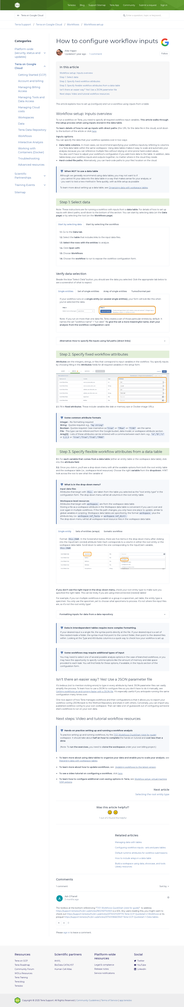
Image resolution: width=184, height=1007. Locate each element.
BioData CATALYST (64, 965)
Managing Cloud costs (29, 109)
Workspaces (26, 117)
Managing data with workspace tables (78, 760)
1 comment (95, 54)
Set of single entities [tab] (88, 291)
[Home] (17, 5)
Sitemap (20, 192)
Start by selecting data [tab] (70, 224)
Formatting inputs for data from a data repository (86, 614)
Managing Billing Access (29, 89)
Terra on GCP (21, 960)
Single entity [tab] (64, 531)
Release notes (101, 969)
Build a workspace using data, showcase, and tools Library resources (140, 865)
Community (129, 5)
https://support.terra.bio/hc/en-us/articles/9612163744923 (84, 911)
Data (21, 123)
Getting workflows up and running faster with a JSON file (84, 691)
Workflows (73, 24)
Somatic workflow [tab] (113, 531)
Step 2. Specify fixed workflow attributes (80, 81)
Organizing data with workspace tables (128, 187)
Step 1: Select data (69, 77)
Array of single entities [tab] (115, 291)
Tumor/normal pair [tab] (141, 291)
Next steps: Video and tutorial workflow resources (84, 94)
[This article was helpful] (110, 812)
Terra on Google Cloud (49, 24)
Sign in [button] (164, 5)
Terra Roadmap (22, 965)
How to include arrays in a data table (133, 858)
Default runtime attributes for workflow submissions (141, 853)
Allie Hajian (71, 50)
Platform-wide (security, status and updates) (27, 53)
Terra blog (19, 981)
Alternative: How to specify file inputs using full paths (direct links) (95, 341)
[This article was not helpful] (116, 812)
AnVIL (57, 960)
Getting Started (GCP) (32, 74)
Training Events (25, 185)
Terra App (114, 5)
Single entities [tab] (65, 291)
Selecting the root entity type (152, 794)
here (94, 131)
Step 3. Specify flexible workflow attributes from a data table (90, 85)
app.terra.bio (126, 1000)
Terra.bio (72, 5)
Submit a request (148, 5)
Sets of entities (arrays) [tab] (87, 531)
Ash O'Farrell (71, 896)
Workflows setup (93, 24)
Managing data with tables (128, 842)
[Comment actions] (168, 897)
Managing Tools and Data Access (31, 99)
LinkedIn (141, 969)
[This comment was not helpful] (64, 923)
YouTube (141, 965)
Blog (82, 5)
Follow (164, 53)
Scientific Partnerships (23, 175)
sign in (66, 932)
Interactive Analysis (30, 142)
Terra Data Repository (32, 129)
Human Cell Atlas (63, 969)
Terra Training (21, 977)
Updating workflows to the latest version (135, 767)
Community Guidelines (87, 1000)
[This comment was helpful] (58, 923)
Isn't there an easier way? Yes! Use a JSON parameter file (88, 89)
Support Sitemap (97, 5)
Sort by (163, 886)
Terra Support (23, 24)
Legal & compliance (104, 965)
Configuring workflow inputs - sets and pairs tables (140, 847)
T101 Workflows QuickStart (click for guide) (135, 735)
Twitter (140, 960)
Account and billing (30, 81)
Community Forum (24, 969)
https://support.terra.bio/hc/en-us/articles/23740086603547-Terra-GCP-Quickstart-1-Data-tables (111, 917)
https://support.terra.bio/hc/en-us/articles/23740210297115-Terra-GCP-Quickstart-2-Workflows (113, 914)
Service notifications (104, 973)
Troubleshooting (29, 158)
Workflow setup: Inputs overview (76, 73)
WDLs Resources (23, 973)
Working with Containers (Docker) (31, 150)
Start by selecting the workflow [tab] (102, 224)
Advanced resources (31, 164)
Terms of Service (109, 1000)
